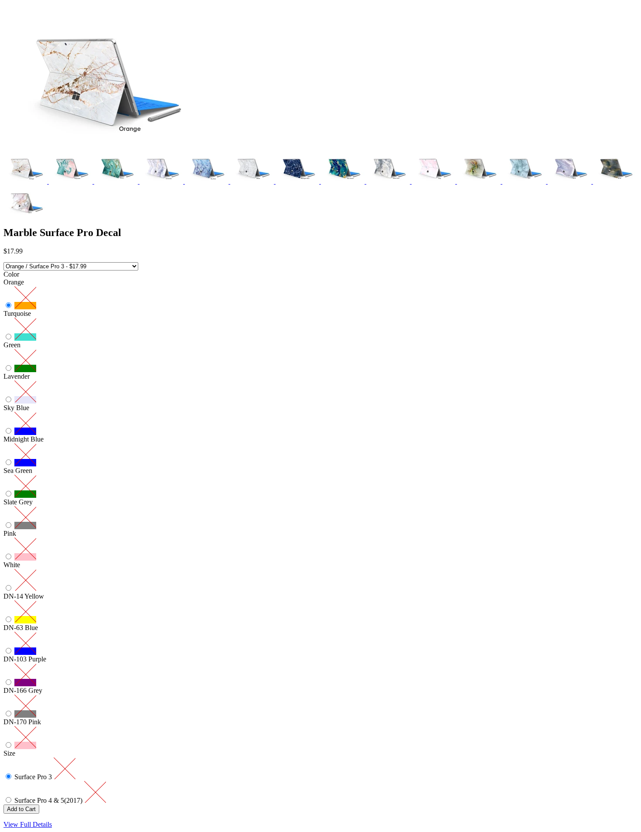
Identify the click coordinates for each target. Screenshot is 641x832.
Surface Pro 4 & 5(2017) (49, 800)
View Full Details (27, 824)
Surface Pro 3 (34, 777)
